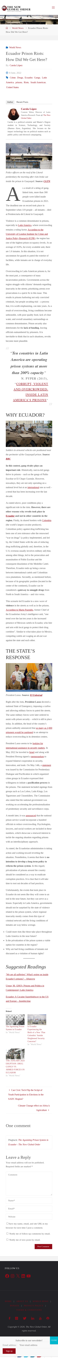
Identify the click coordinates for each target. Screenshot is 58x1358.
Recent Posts (22, 102)
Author (10, 102)
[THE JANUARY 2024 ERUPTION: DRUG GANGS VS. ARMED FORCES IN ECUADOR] (15, 1053)
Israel (31, 752)
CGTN (47, 181)
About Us (22, 1301)
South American (38, 82)
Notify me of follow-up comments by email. (29, 1234)
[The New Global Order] (16, 7)
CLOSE (54, 1340)
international (33, 487)
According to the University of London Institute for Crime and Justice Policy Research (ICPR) (27, 234)
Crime (12, 77)
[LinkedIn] (32, 1318)
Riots (26, 82)
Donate (14, 1306)
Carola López (29, 108)
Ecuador (28, 77)
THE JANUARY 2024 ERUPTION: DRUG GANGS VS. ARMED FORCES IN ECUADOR (15, 1067)
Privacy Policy (33, 1306)
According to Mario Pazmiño (19, 610)
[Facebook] (9, 1318)
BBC (8, 459)
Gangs (37, 77)
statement (46, 765)
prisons (18, 82)
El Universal (36, 695)
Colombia (46, 520)
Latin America (24, 225)
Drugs (20, 77)
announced (31, 815)
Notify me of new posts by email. (24, 1240)
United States (12, 87)
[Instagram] (16, 1318)
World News (17, 28)
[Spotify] (47, 1318)
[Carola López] (13, 114)
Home (8, 1301)
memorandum (37, 756)
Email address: (10, 1345)
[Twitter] (24, 1318)
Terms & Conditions (29, 1310)
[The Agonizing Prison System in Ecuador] (15, 1019)
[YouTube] (40, 1318)
